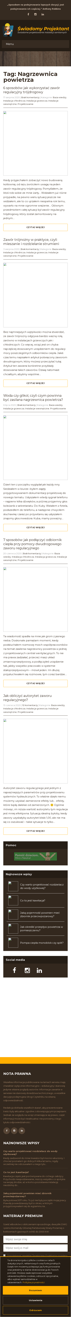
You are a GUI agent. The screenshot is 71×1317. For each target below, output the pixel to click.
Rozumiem (35, 1290)
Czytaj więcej (35, 227)
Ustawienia (35, 1300)
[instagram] (35, 14)
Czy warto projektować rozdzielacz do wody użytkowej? (42, 886)
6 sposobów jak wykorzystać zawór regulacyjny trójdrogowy (31, 90)
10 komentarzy (30, 705)
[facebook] (28, 14)
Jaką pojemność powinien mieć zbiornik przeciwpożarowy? (40, 914)
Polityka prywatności (34, 1282)
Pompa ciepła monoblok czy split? (42, 942)
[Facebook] (13, 971)
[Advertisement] (35, 1018)
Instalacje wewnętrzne (37, 408)
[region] (35, 1286)
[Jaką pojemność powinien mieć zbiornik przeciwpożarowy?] (12, 914)
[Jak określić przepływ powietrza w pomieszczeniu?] (12, 929)
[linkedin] (42, 14)
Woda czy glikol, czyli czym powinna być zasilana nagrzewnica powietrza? (33, 398)
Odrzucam (35, 1310)
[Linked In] (37, 971)
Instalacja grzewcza (36, 101)
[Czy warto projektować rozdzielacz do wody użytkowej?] (12, 886)
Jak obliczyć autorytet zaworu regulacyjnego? (27, 698)
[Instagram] (25, 971)
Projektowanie (25, 104)
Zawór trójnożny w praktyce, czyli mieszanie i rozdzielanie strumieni (31, 242)
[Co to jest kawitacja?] (12, 900)
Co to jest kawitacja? (32, 900)
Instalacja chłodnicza (14, 101)
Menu (10, 44)
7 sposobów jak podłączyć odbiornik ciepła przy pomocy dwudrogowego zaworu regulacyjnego (32, 544)
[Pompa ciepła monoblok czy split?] (12, 943)
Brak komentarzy (30, 97)
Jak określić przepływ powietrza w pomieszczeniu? (41, 928)
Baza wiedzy (59, 97)
